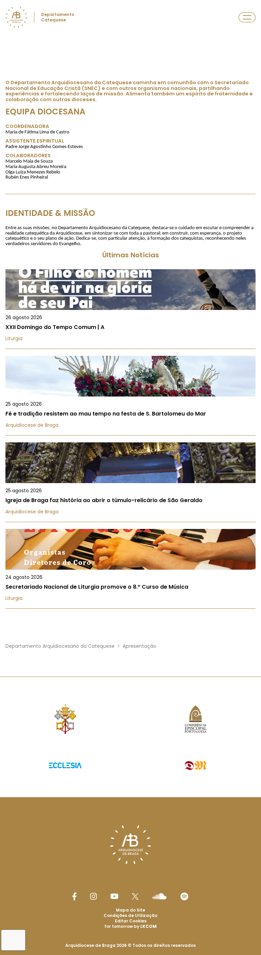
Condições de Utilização (130, 915)
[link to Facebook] (74, 896)
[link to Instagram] (93, 896)
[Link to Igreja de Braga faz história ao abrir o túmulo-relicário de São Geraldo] (130, 482)
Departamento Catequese (57, 17)
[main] (130, 341)
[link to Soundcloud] (159, 896)
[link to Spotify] (184, 896)
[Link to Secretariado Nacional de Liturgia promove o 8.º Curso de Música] (130, 569)
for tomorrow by (130, 926)
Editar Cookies (130, 921)
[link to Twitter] (135, 896)
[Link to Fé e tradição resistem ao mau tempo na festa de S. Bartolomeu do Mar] (130, 396)
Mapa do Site (130, 910)
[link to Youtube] (114, 896)
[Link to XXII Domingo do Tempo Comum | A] (130, 309)
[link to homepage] (16, 17)
